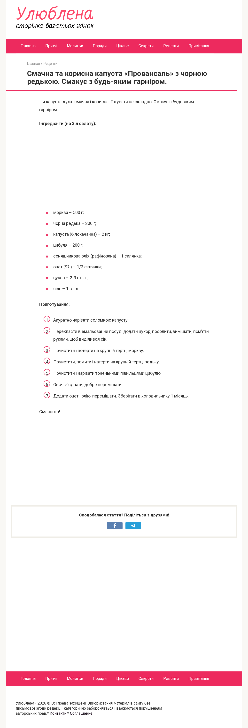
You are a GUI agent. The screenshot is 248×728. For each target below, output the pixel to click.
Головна (28, 46)
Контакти (58, 713)
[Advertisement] (124, 167)
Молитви (75, 46)
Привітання (198, 46)
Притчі (51, 46)
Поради (100, 46)
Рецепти (171, 46)
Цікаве (122, 46)
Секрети (146, 46)
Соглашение (81, 713)
